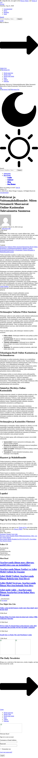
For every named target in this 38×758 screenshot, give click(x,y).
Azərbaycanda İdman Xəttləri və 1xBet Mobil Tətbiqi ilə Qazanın (18, 570)
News (5, 10)
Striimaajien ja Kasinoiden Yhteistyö (17, 250)
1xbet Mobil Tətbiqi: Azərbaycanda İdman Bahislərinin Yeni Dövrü (17, 577)
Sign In (18, 187)
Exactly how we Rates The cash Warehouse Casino (16, 635)
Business (6, 12)
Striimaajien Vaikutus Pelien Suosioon (11, 247)
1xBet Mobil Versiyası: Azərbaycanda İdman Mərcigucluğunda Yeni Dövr (18, 584)
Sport (5, 14)
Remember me (6, 749)
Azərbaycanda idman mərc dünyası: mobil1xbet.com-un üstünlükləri (17, 563)
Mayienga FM (6, 228)
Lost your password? (6, 752)
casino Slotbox (4, 286)
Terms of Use (23, 527)
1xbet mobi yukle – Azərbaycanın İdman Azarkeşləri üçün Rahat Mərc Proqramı (17, 592)
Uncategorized (8, 9)
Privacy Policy (24, 1)
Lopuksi (11, 252)
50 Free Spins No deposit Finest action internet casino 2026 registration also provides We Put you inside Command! (18, 626)
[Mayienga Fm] (9, 89)
